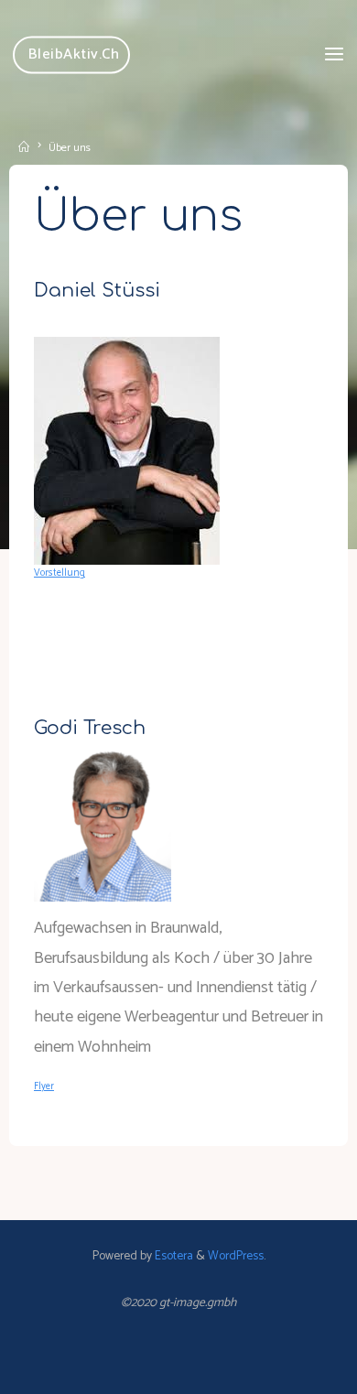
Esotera (172, 1256)
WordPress (236, 1256)
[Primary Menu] (334, 55)
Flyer (44, 1086)
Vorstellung (59, 573)
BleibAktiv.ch (74, 54)
